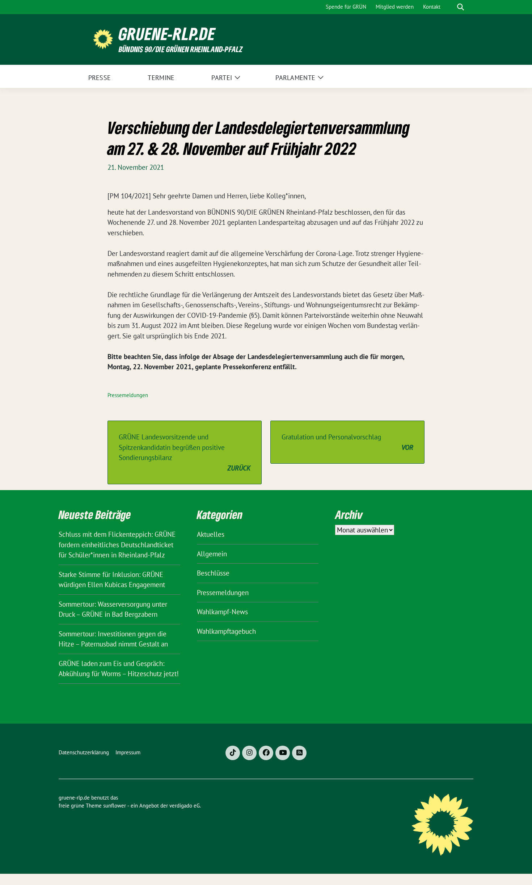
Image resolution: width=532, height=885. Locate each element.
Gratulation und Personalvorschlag (347, 442)
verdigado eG (184, 805)
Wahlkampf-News (222, 611)
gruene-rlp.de (167, 34)
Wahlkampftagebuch (226, 631)
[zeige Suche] (460, 7)
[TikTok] (232, 753)
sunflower (114, 805)
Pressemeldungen (127, 395)
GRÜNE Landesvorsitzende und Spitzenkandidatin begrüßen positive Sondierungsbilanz (184, 452)
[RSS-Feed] (299, 753)
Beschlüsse (213, 573)
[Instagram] (249, 753)
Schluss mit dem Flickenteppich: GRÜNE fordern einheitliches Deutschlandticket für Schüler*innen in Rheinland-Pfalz (117, 544)
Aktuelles (210, 534)
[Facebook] (266, 753)
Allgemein (212, 553)
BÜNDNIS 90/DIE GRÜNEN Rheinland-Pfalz (180, 49)
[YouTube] (282, 753)
